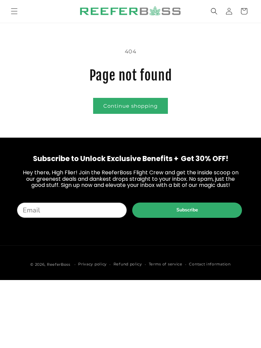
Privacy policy (92, 264)
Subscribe (187, 210)
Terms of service (165, 264)
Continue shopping (130, 106)
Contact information (209, 264)
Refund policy (128, 264)
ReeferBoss (58, 264)
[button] (14, 11)
